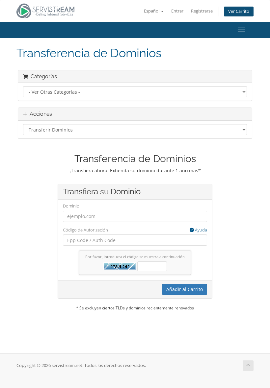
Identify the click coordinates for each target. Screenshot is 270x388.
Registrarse (202, 11)
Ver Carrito (238, 11)
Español (152, 11)
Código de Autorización (135, 230)
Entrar (177, 11)
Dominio (71, 206)
